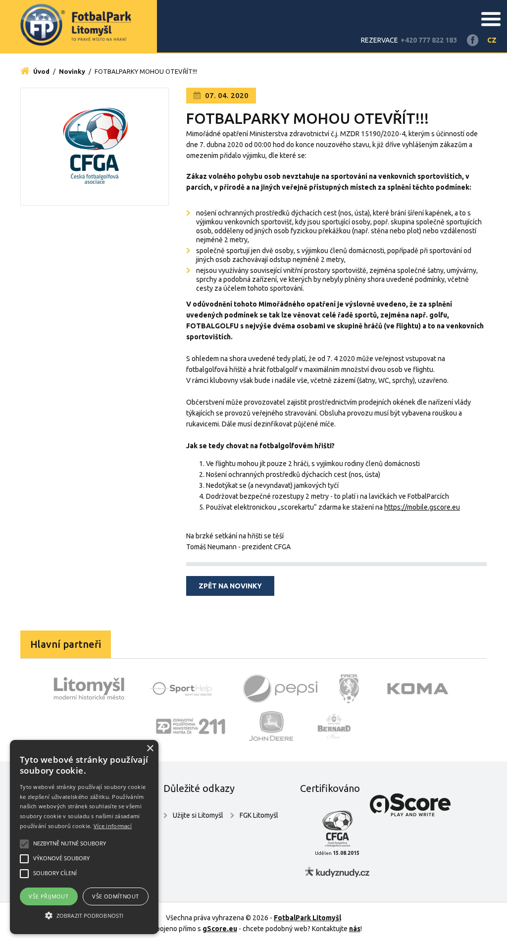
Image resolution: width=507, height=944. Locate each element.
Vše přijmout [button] (48, 896)
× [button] (149, 748)
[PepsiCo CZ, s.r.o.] (280, 688)
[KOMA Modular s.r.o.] (418, 688)
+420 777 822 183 (429, 40)
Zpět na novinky (230, 586)
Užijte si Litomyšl (198, 815)
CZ (492, 40)
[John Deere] (271, 726)
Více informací (113, 826)
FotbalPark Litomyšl (307, 918)
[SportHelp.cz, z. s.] (185, 688)
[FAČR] (349, 688)
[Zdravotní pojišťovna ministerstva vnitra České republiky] (190, 726)
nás (354, 929)
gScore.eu (220, 929)
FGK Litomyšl (259, 815)
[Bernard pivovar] (334, 726)
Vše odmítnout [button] (115, 896)
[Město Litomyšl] (89, 688)
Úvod (41, 71)
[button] (84, 915)
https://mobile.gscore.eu (422, 507)
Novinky (72, 71)
